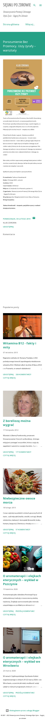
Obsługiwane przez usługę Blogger (24, 710)
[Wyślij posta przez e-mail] (33, 219)
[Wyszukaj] (34, 4)
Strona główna (11, 24)
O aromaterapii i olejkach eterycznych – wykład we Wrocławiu (22, 661)
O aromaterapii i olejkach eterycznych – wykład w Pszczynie (22, 580)
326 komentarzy (23, 374)
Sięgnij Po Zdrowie (17, 5)
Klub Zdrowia (9, 223)
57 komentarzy (23, 529)
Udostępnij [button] (8, 227)
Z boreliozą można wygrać (16, 423)
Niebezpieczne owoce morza (19, 500)
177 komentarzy (23, 452)
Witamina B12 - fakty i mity (19, 345)
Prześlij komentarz (25, 611)
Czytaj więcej (9, 378)
